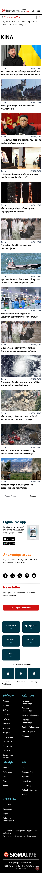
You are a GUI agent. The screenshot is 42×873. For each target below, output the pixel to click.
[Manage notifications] (37, 868)
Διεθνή (3, 68)
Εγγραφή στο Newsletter (21, 608)
